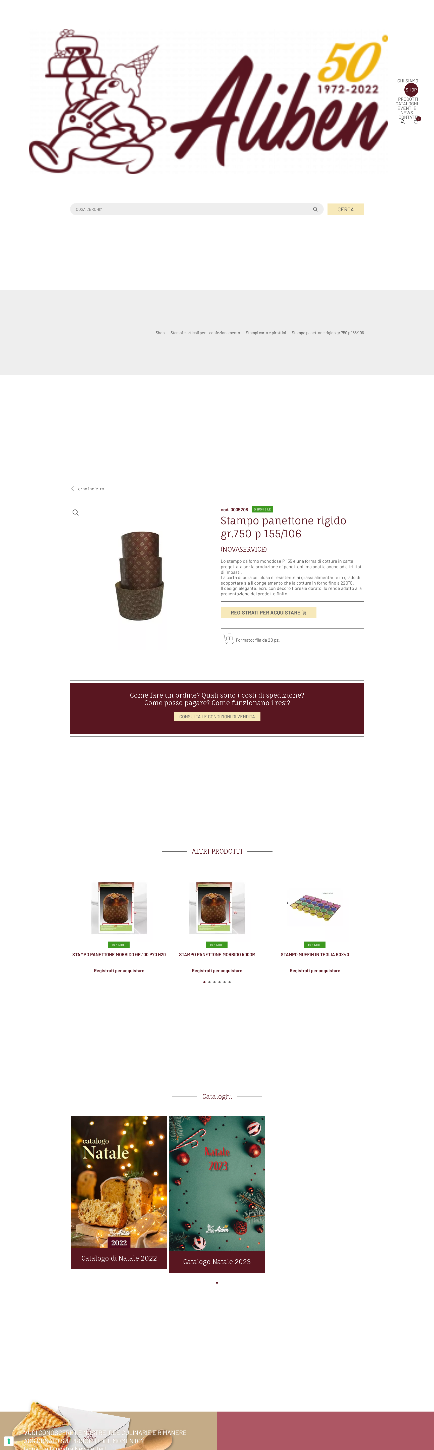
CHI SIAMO (407, 80)
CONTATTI (408, 117)
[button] (204, 982)
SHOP (411, 89)
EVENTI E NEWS (407, 110)
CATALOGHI (407, 103)
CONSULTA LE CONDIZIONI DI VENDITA (217, 716)
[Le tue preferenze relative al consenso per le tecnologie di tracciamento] (9, 1441)
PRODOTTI (408, 99)
